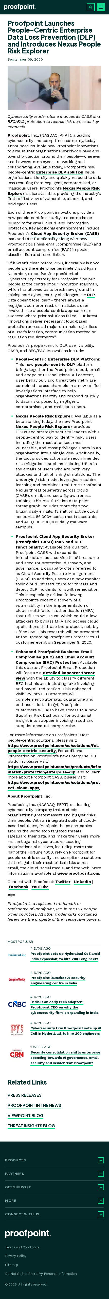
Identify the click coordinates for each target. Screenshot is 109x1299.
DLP (91, 294)
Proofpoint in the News (34, 1105)
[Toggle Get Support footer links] (101, 1187)
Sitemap (11, 1265)
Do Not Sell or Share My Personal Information (41, 1274)
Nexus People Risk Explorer (44, 426)
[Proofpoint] (20, 7)
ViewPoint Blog (25, 1115)
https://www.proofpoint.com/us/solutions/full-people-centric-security (54, 748)
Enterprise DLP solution (59, 172)
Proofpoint (18, 135)
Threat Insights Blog (31, 1125)
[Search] (91, 7)
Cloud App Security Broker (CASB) (65, 233)
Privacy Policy (15, 1256)
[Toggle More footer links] (101, 1200)
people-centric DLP (55, 364)
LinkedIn (82, 881)
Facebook (18, 886)
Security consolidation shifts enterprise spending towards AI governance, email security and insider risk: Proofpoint (65, 1057)
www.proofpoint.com (78, 873)
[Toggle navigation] (101, 7)
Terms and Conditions (22, 1247)
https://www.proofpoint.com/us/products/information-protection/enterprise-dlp (54, 769)
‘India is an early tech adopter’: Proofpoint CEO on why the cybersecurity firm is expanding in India (64, 1007)
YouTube (40, 886)
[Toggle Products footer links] (101, 1160)
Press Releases (25, 1095)
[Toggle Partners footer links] (101, 1173)
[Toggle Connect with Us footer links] (101, 1214)
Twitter (62, 881)
